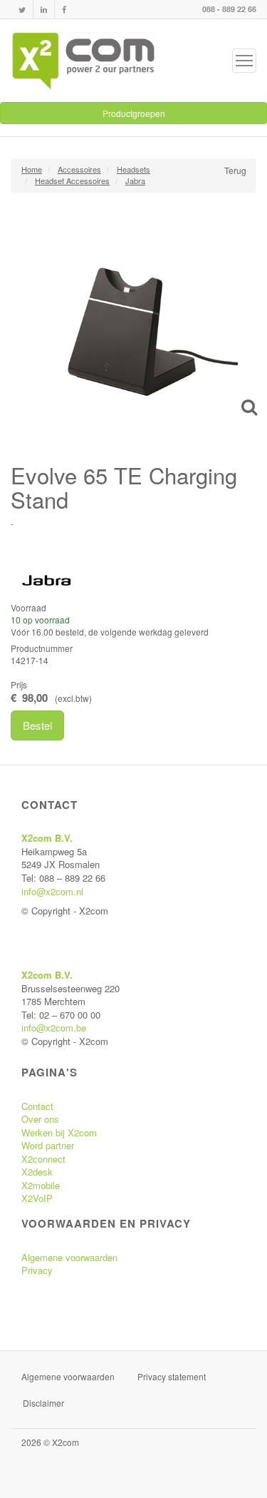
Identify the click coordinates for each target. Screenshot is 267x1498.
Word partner (47, 1145)
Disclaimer (43, 1403)
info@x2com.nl (52, 891)
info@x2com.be (53, 1027)
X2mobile (40, 1185)
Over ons (40, 1119)
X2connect (43, 1159)
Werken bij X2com (59, 1132)
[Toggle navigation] (244, 61)
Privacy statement (171, 1376)
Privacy (37, 1270)
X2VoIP (37, 1198)
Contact (37, 1106)
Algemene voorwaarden (69, 1257)
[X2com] (83, 60)
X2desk (37, 1171)
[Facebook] (64, 9)
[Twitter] (22, 9)
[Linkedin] (44, 9)
